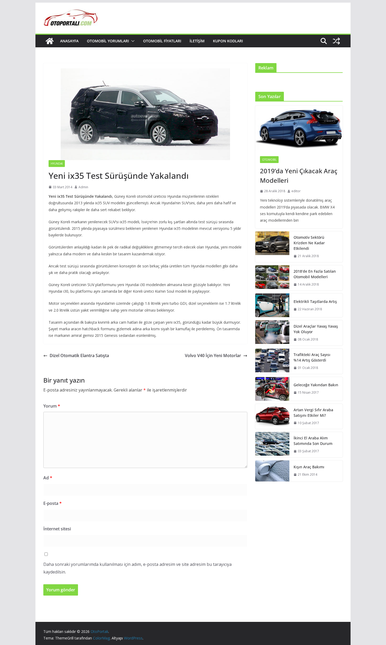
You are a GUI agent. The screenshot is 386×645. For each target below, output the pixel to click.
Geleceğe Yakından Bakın (316, 384)
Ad (47, 478)
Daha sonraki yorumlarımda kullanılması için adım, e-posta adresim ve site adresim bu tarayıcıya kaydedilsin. (137, 568)
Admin (83, 187)
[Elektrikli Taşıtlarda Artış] (272, 305)
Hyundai (57, 163)
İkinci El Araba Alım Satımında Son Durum (313, 440)
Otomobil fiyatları (162, 40)
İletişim (197, 40)
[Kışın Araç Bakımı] (272, 470)
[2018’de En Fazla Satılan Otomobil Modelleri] (272, 278)
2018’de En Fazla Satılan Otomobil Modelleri (315, 274)
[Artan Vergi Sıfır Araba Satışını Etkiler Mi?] (272, 416)
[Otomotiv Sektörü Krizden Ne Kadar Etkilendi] (272, 246)
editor (296, 191)
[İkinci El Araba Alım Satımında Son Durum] (272, 444)
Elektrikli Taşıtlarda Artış (315, 301)
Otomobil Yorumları (108, 40)
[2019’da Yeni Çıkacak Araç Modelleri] (299, 128)
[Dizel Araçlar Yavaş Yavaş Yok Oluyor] (272, 333)
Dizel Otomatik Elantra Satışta (79, 355)
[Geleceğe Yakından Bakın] (272, 389)
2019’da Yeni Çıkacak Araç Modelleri (298, 175)
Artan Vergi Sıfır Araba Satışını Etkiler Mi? (313, 412)
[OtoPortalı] (49, 41)
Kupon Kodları (228, 40)
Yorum (51, 406)
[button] (132, 41)
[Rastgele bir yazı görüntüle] (336, 41)
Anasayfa (69, 40)
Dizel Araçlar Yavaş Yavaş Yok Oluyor (316, 329)
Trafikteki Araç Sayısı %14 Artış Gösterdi (312, 357)
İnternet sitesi (57, 529)
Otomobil (269, 159)
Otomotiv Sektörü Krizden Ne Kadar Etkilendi (309, 243)
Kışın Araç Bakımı (309, 466)
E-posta (52, 503)
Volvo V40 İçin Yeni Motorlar (213, 355)
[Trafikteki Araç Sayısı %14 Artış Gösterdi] (272, 361)
